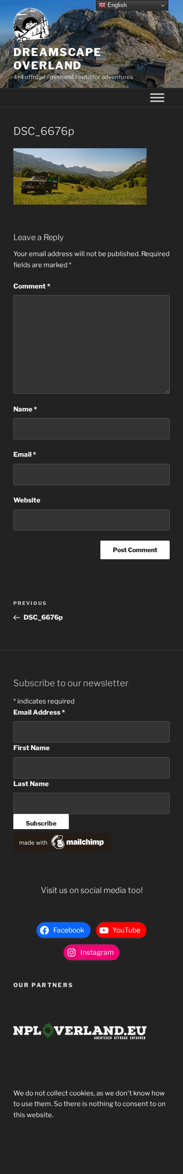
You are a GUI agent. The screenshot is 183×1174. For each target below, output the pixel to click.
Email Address (39, 712)
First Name (31, 748)
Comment (31, 286)
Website (26, 500)
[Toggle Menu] (157, 98)
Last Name (31, 784)
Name (25, 409)
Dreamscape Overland (57, 59)
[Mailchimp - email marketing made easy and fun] (62, 849)
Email (24, 455)
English (116, 5)
